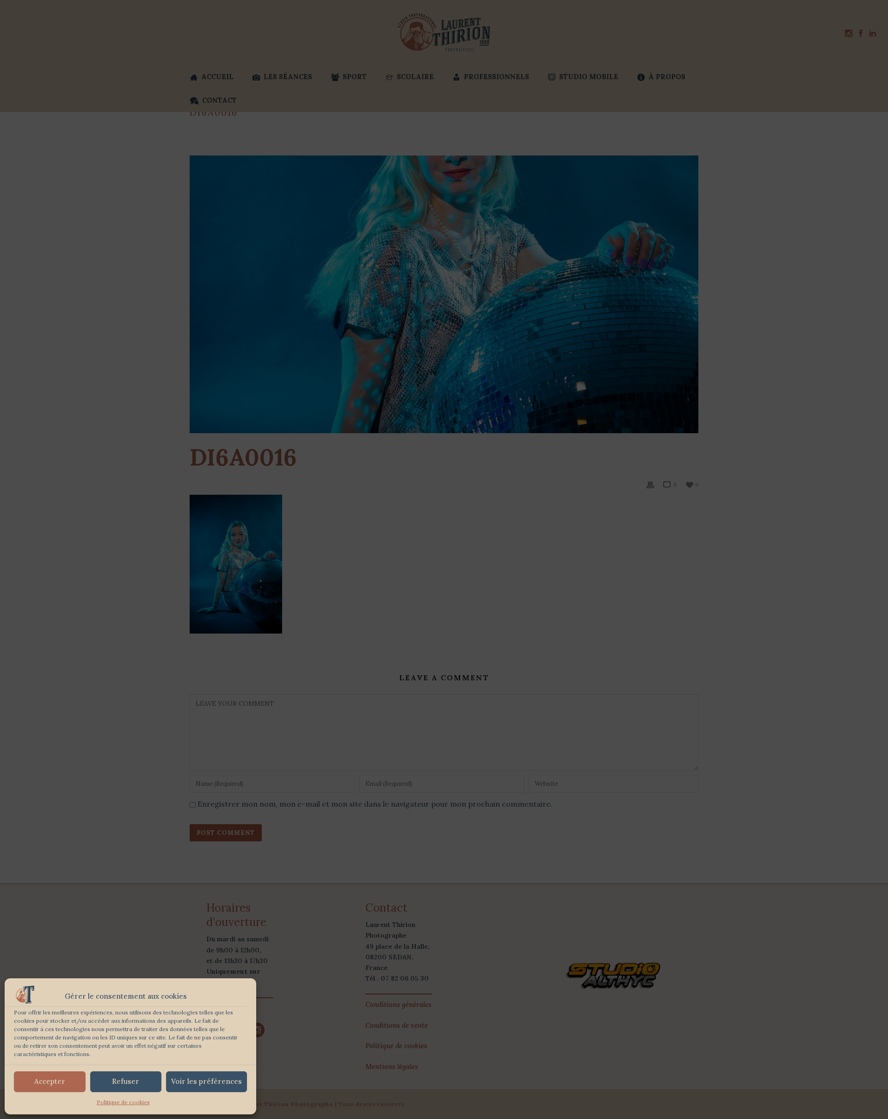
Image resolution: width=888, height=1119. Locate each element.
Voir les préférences (206, 1081)
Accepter (49, 1081)
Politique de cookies (123, 1102)
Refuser (125, 1081)
